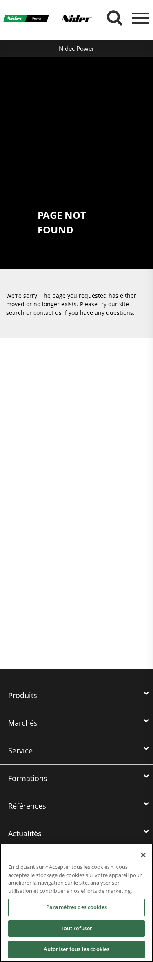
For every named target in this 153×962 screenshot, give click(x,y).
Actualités (25, 833)
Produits (22, 695)
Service (20, 750)
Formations (27, 778)
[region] (76, 903)
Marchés (23, 723)
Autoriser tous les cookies (76, 949)
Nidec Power (76, 48)
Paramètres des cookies (76, 907)
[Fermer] (143, 855)
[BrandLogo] (26, 19)
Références (27, 806)
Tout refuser (77, 928)
